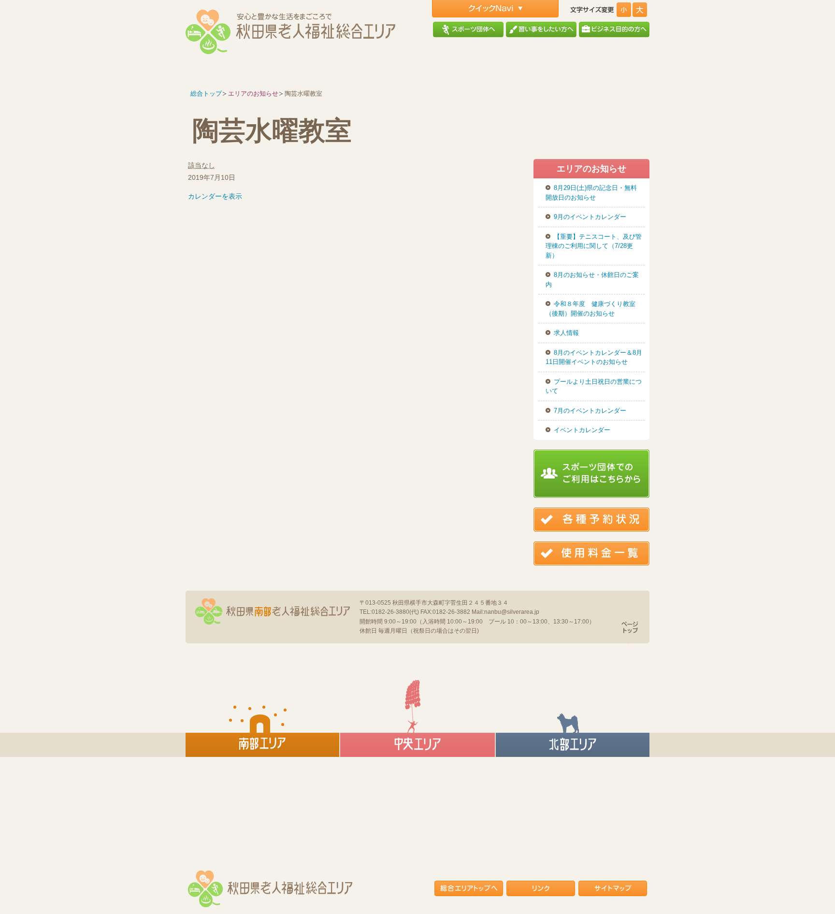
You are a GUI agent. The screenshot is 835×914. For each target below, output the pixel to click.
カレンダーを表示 (215, 196)
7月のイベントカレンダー (590, 410)
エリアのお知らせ (253, 93)
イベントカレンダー (582, 430)
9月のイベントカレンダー (590, 216)
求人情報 (566, 332)
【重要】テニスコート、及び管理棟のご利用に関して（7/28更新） (594, 246)
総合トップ (206, 93)
